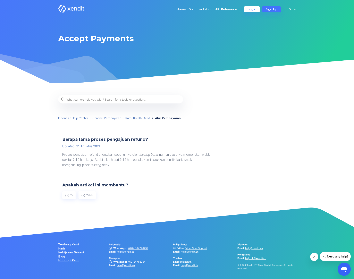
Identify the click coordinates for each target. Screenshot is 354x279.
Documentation (200, 9)
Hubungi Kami (68, 260)
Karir (61, 248)
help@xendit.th (189, 265)
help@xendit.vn (254, 248)
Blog (61, 256)
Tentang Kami (68, 244)
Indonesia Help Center (73, 118)
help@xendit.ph (190, 251)
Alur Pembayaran (168, 118)
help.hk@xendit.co (255, 258)
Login (251, 9)
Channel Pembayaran (106, 118)
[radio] (69, 195)
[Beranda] (71, 11)
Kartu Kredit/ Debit (137, 118)
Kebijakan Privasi (71, 252)
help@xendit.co (125, 251)
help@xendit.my (126, 265)
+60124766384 (137, 261)
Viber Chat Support (196, 248)
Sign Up (271, 9)
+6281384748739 (138, 248)
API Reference (226, 9)
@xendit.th (185, 261)
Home (181, 9)
